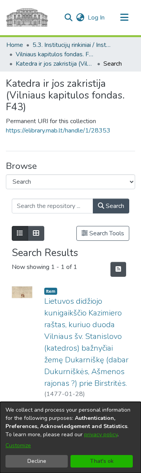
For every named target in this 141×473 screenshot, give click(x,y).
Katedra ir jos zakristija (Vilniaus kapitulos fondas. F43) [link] (55, 63)
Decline (36, 461)
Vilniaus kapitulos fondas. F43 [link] (55, 54)
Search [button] (114, 206)
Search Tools (106, 233)
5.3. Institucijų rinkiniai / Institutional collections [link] (72, 45)
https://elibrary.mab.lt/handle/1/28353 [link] (58, 130)
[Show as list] (20, 233)
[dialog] (70, 437)
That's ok (102, 461)
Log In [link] (96, 17)
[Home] (27, 17)
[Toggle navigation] (124, 17)
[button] (68, 17)
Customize (18, 445)
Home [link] (14, 45)
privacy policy (101, 434)
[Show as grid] (36, 233)
